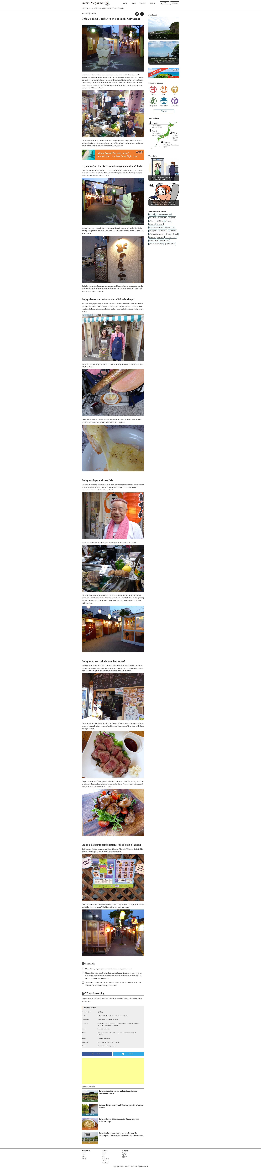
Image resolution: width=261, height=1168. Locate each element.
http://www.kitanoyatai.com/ (108, 1046)
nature (161, 224)
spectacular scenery (157, 234)
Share (99, 1054)
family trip (163, 218)
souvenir (173, 231)
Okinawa (143, 3)
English (124, 1153)
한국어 (124, 1155)
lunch (153, 224)
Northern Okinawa (157, 227)
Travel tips (175, 106)
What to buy (164, 106)
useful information (157, 244)
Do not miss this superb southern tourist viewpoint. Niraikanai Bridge (162, 37)
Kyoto (169, 221)
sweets (153, 237)
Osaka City (170, 227)
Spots (174, 94)
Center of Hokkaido (164, 214)
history (160, 221)
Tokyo (125, 3)
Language (175, 3)
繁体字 (124, 1157)
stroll (176, 234)
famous (173, 218)
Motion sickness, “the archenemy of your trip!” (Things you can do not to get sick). (163, 203)
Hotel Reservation (164, 3)
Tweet (131, 1054)
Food (163, 94)
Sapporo (153, 231)
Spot (169, 234)
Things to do (153, 106)
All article (164, 111)
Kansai (134, 3)
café (152, 214)
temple (161, 237)
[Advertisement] (97, 1071)
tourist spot (154, 240)
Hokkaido (152, 3)
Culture (153, 94)
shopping (163, 231)
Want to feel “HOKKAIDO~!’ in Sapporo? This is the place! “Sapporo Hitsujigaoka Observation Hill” (163, 60)
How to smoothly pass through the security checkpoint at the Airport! (163, 178)
